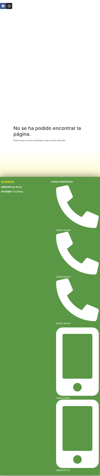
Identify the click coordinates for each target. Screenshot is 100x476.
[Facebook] (3, 6)
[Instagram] (9, 6)
